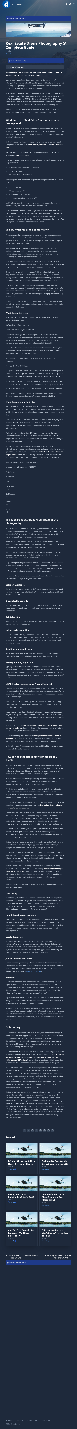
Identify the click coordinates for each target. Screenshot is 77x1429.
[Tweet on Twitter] (28, 1130)
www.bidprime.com (33, 971)
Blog (7, 40)
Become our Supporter (14, 1420)
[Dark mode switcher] (70, 4)
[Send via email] (52, 1130)
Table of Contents (17, 67)
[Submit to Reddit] (32, 1130)
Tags (36, 1420)
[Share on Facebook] (48, 1130)
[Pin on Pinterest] (44, 1130)
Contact (29, 1420)
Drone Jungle (17, 4)
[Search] (66, 4)
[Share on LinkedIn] (24, 1130)
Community (45, 1420)
